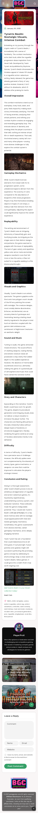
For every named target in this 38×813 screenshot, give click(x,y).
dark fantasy (8, 609)
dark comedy (25, 607)
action (26, 601)
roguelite (11, 614)
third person (8, 617)
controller (15, 607)
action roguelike (10, 604)
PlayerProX (19, 635)
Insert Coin (8, 595)
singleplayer (19, 614)
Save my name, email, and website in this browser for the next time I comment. (18, 757)
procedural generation (23, 612)
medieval (29, 609)
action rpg (20, 604)
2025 (14, 601)
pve (5, 614)
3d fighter (19, 601)
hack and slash (19, 609)
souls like (28, 614)
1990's (9, 601)
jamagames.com (15, 794)
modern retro (9, 612)
